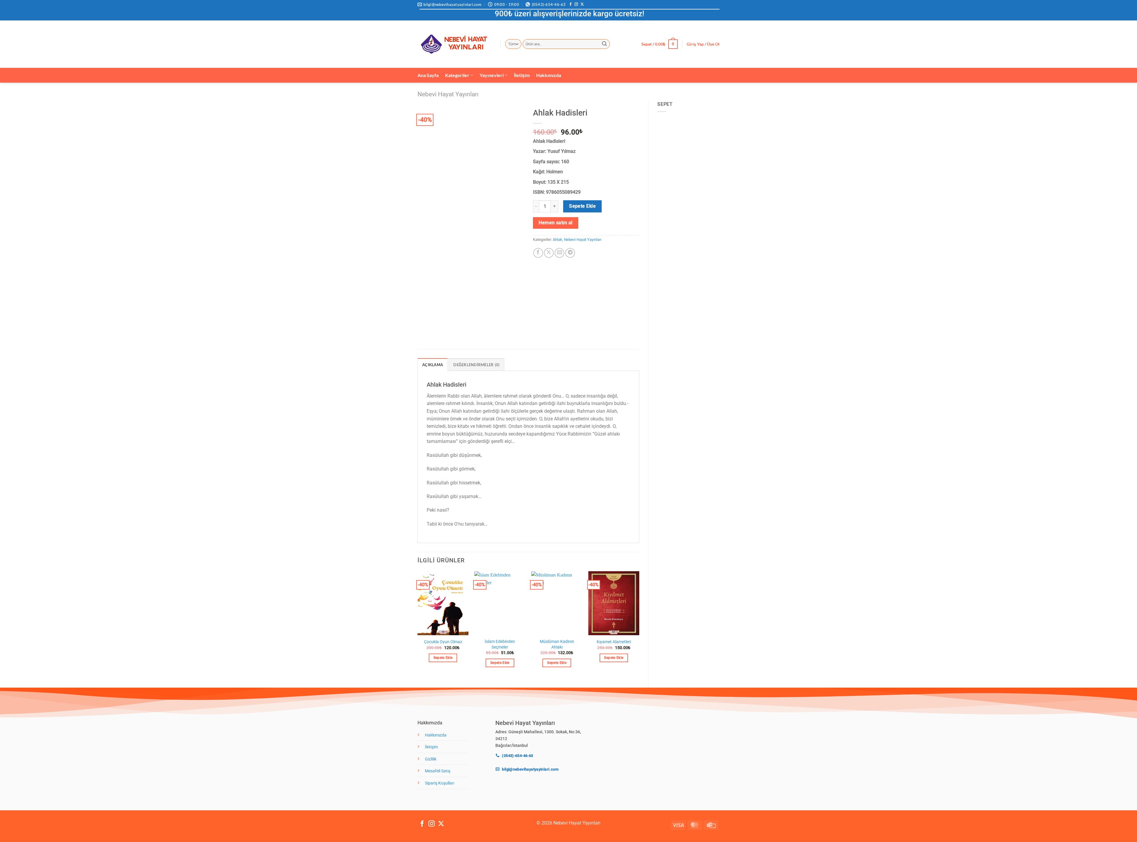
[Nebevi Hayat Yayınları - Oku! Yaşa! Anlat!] (454, 44)
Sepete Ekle (582, 206)
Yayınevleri (492, 75)
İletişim (522, 75)
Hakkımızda (548, 75)
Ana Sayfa (428, 75)
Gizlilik (430, 759)
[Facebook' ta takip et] (570, 4)
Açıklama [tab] (432, 364)
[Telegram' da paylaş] (570, 253)
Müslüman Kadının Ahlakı (557, 644)
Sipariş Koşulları (439, 783)
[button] (659, 44)
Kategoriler (457, 75)
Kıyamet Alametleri (614, 641)
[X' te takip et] (582, 4)
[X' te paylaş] (549, 253)
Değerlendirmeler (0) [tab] (476, 364)
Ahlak (557, 239)
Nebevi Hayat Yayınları (447, 94)
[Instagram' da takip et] (576, 4)
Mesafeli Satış (437, 771)
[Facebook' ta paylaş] (538, 253)
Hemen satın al (556, 222)
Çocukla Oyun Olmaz (443, 641)
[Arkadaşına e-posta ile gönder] (559, 253)
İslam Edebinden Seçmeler (500, 644)
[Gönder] (605, 44)
